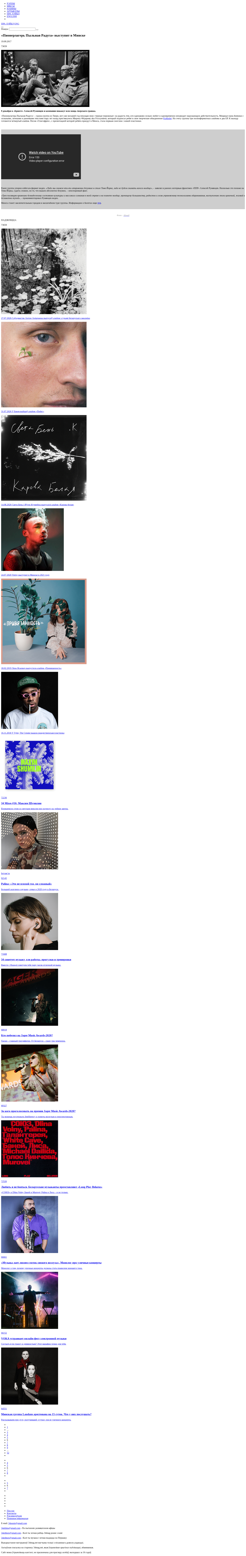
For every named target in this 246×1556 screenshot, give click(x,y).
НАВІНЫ (11, 8)
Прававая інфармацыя (17, 1518)
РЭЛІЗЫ (11, 3)
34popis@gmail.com (17, 1523)
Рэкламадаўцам (14, 1516)
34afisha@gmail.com (10, 1528)
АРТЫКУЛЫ (13, 11)
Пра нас (11, 1511)
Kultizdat (167, 118)
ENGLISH (12, 16)
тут (99, 203)
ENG (16, 24)
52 (8, 1453)
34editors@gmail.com (11, 1533)
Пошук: (5, 29)
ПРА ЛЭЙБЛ (13, 14)
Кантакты (11, 1513)
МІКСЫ (11, 6)
